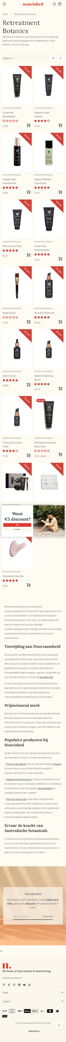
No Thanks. (17, 529)
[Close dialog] (63, 507)
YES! (17, 525)
